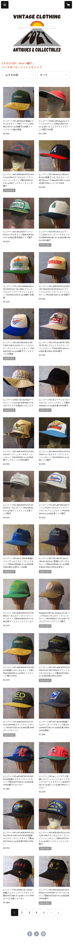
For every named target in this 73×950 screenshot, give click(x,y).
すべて (44, 74)
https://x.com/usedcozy (36, 933)
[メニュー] (4, 4)
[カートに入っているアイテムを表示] (68, 4)
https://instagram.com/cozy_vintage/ (43, 933)
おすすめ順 (11, 74)
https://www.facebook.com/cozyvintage (29, 933)
